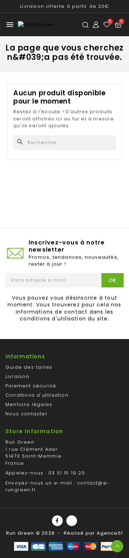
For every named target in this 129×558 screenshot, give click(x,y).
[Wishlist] (107, 24)
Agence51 (110, 533)
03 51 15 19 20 (66, 472)
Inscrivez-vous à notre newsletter (67, 246)
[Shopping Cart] (118, 24)
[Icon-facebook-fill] (57, 520)
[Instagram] (71, 520)
